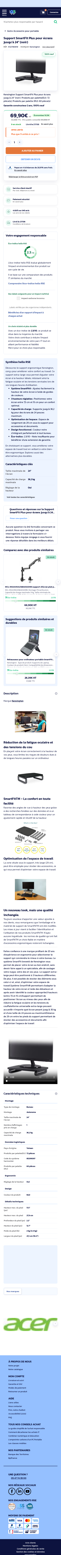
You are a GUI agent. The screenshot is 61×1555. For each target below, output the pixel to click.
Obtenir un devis (30, 159)
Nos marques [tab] (13, 1291)
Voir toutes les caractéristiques (21, 497)
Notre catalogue (15, 1369)
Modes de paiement (17, 1387)
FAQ (10, 1417)
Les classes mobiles (17, 1443)
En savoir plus (47, 124)
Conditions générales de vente (30, 1548)
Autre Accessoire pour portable (23, 31)
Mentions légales (30, 1545)
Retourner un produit (17, 1391)
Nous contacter (15, 1406)
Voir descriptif (48, 47)
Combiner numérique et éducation (23, 1435)
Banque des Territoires (18, 1454)
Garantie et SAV (15, 1384)
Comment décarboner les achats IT (23, 1432)
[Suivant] (54, 70)
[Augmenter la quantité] (19, 142)
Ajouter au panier (32, 150)
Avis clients (30, 1542)
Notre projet (13, 1365)
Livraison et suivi (16, 1380)
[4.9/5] (22, 12)
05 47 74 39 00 (18, 1478)
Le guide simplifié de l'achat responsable (26, 1428)
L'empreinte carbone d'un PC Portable (25, 1439)
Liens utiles (13, 1402)
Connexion (54, 12)
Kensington (17, 701)
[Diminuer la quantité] (9, 142)
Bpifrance (12, 1458)
